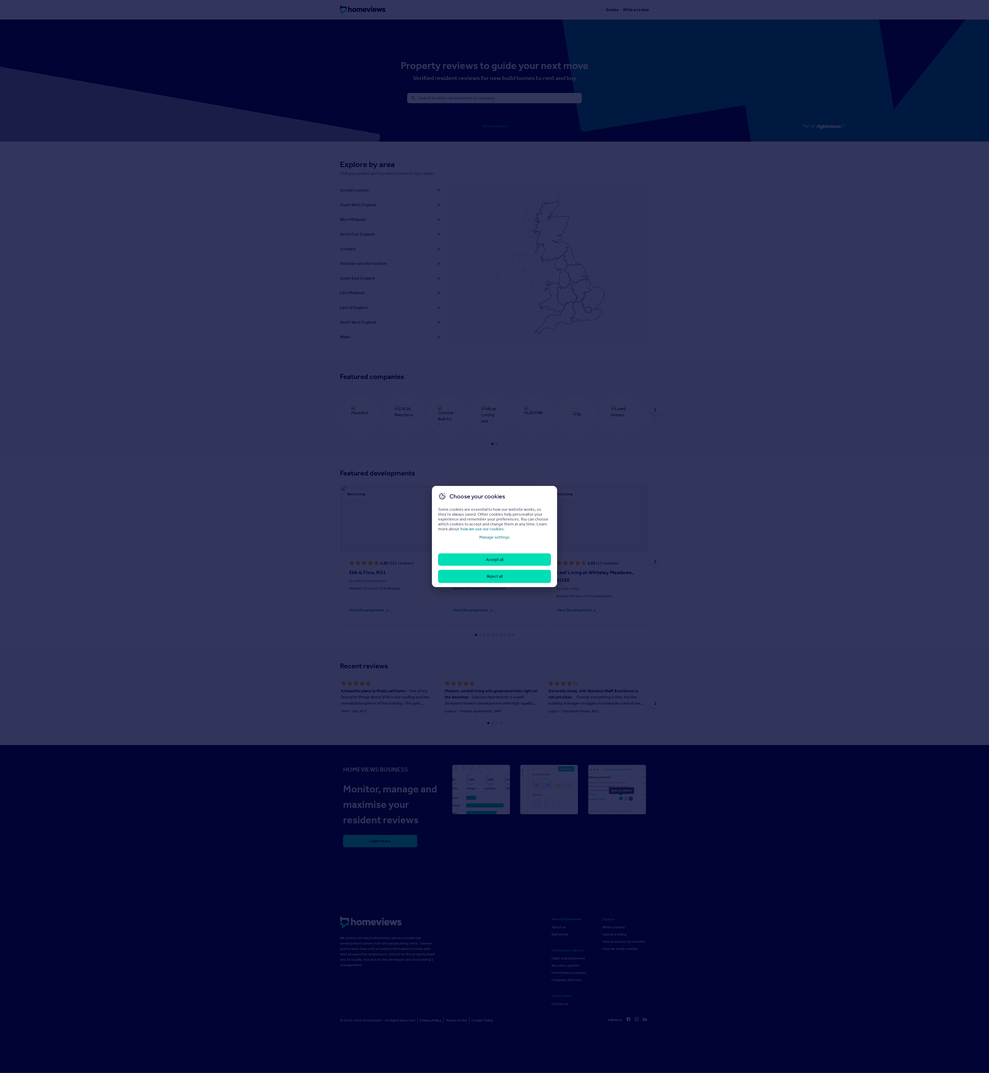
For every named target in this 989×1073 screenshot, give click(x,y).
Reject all (494, 576)
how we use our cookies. (483, 528)
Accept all (494, 559)
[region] (494, 536)
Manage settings (494, 536)
